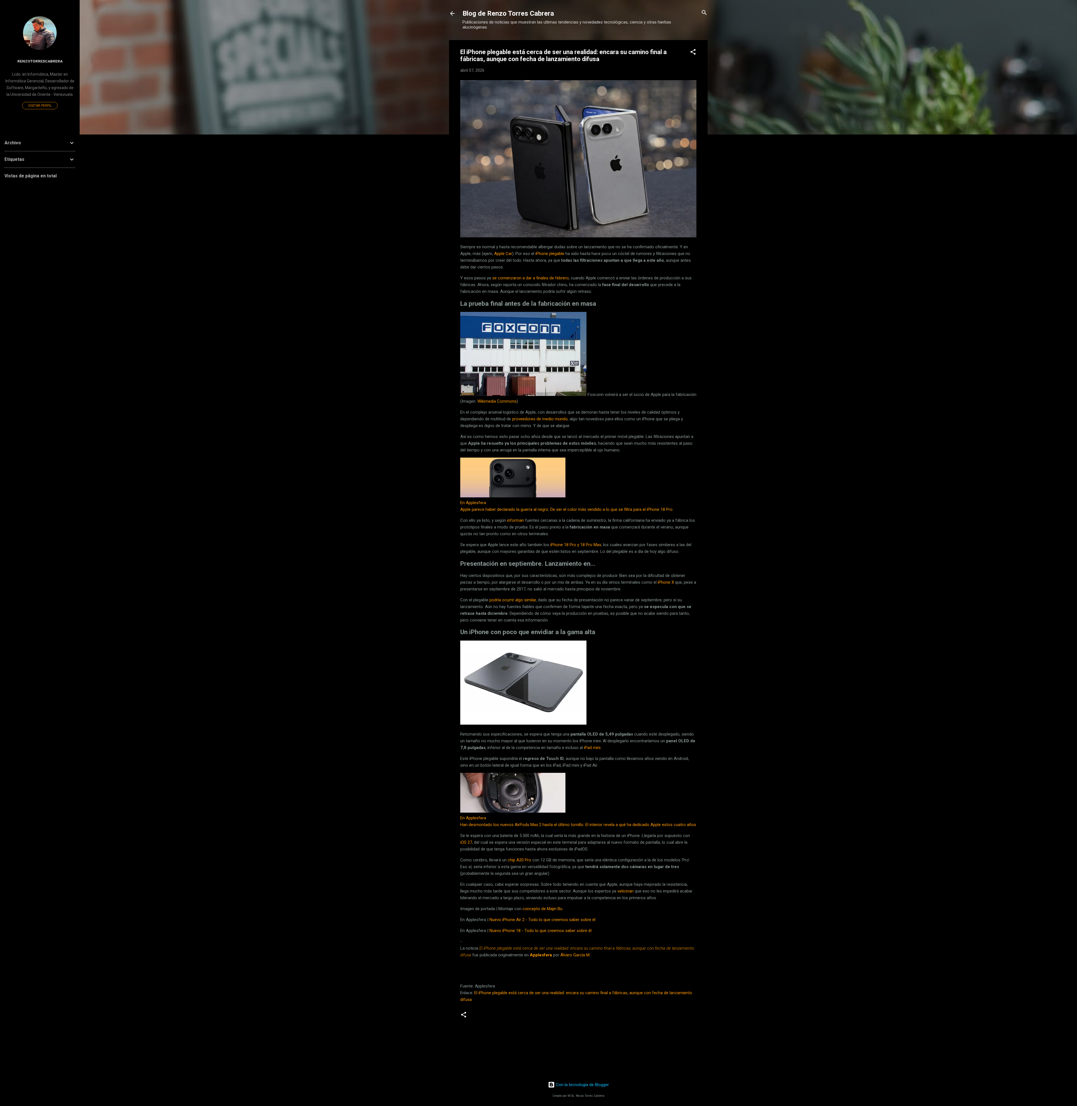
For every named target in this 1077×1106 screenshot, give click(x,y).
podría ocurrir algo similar (512, 599)
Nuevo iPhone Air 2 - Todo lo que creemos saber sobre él (542, 919)
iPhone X (666, 582)
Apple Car (503, 253)
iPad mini (592, 747)
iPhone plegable (549, 253)
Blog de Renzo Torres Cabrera (508, 13)
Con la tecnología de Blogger (582, 1084)
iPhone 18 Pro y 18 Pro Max (575, 544)
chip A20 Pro (519, 859)
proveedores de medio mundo (540, 418)
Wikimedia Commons (497, 401)
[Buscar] (704, 13)
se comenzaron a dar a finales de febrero (530, 277)
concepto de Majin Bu (542, 908)
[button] (693, 52)
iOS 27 (466, 842)
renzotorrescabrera (40, 61)
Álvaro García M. (575, 954)
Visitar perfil (40, 106)
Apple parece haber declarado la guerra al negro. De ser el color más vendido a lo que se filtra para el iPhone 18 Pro (566, 509)
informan (515, 520)
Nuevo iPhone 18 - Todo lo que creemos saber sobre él (540, 930)
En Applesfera (473, 502)
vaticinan (626, 891)
